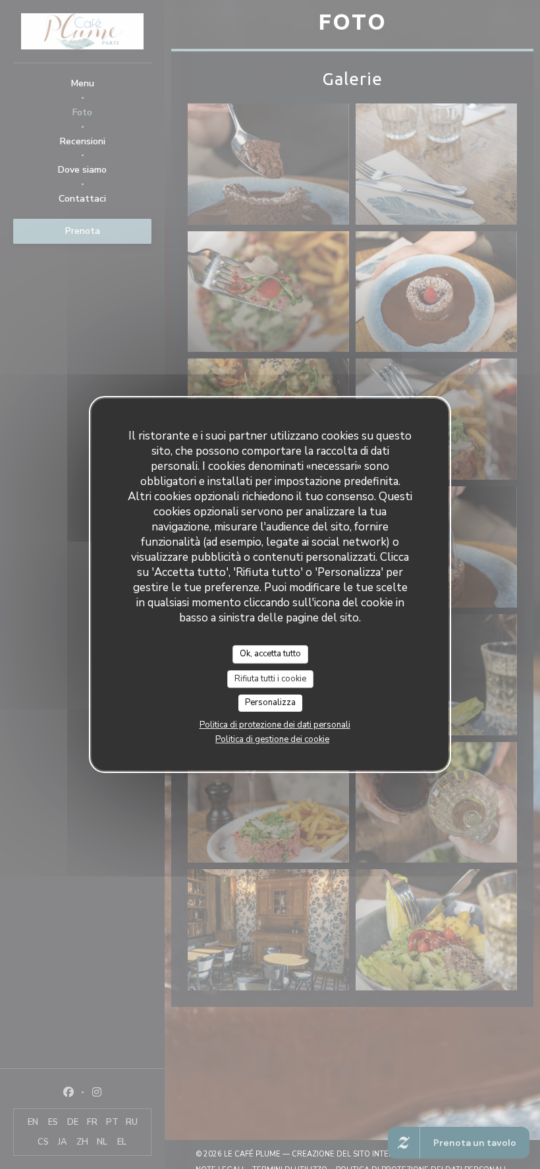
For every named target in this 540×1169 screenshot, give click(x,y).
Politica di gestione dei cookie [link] (272, 739)
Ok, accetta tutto (270, 654)
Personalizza (270, 702)
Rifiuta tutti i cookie (270, 679)
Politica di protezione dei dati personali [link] (275, 725)
